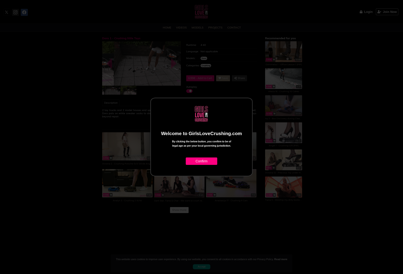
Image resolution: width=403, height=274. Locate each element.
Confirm (201, 161)
